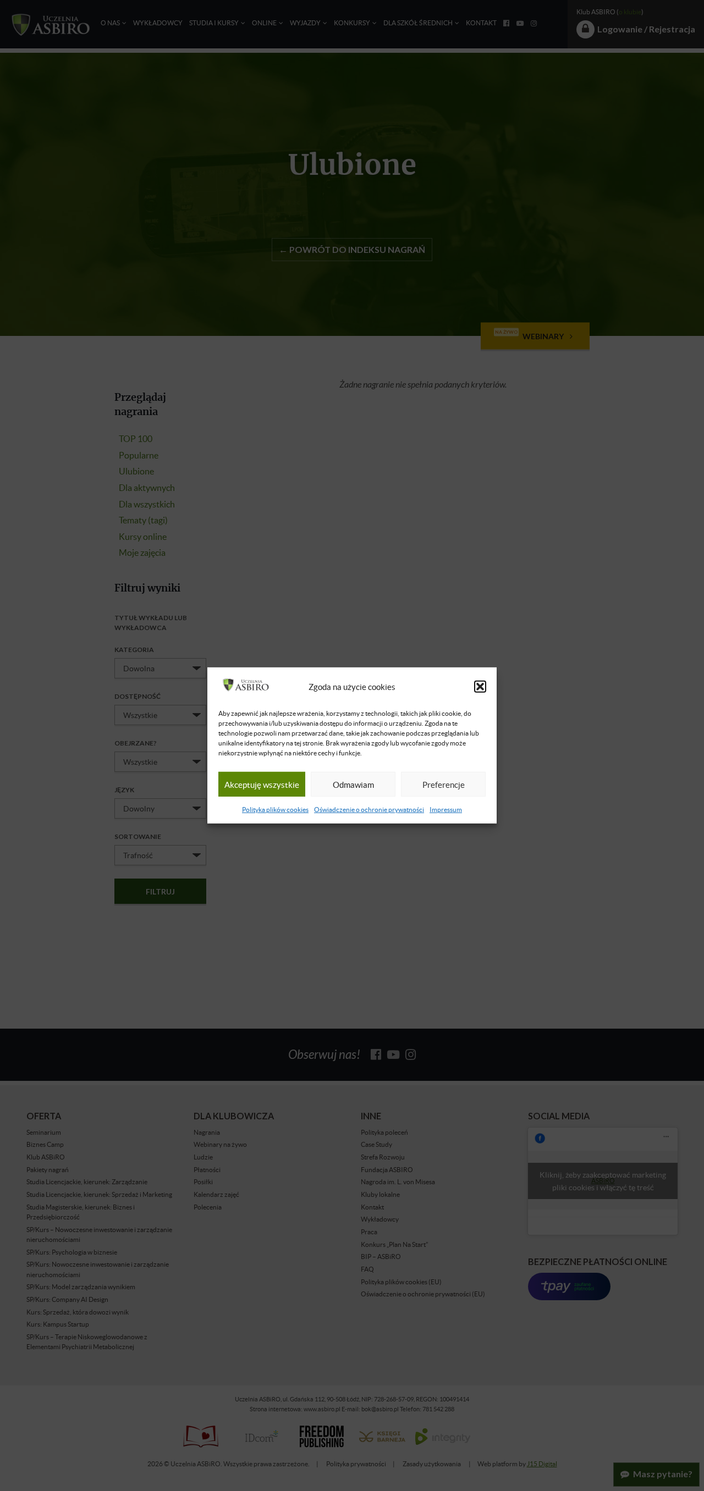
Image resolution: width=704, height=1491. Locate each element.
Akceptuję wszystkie (261, 784)
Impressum (446, 809)
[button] (480, 686)
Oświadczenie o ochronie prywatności (369, 809)
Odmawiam (353, 784)
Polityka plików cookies (275, 809)
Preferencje (443, 784)
